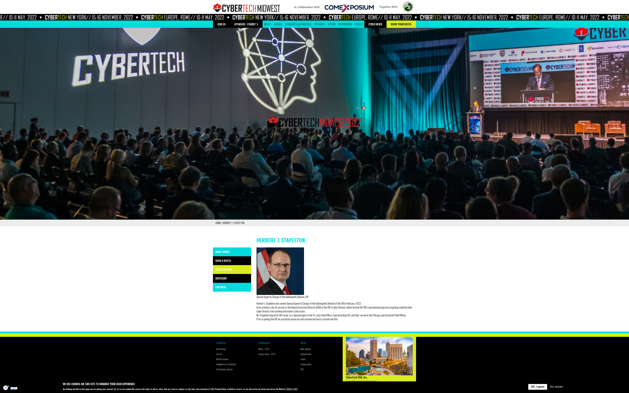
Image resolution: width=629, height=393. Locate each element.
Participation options (224, 369)
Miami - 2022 (263, 349)
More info (292, 388)
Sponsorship (221, 349)
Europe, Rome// (142, 17)
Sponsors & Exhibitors (298, 24)
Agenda (278, 24)
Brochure (221, 278)
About (303, 343)
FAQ (302, 369)
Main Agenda (306, 349)
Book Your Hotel (401, 24)
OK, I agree (537, 386)
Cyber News (375, 24)
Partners (220, 287)
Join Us (219, 354)
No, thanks (556, 386)
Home (218, 223)
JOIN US (221, 24)
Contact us (221, 343)
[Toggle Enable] (6, 388)
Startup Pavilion (222, 359)
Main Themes (222, 252)
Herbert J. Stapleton (233, 223)
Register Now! (223, 269)
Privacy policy (306, 364)
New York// (48, 17)
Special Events (306, 354)
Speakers (319, 24)
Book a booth (223, 261)
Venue (303, 359)
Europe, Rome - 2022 (267, 354)
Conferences (264, 343)
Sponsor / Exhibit (245, 24)
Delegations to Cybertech (226, 364)
